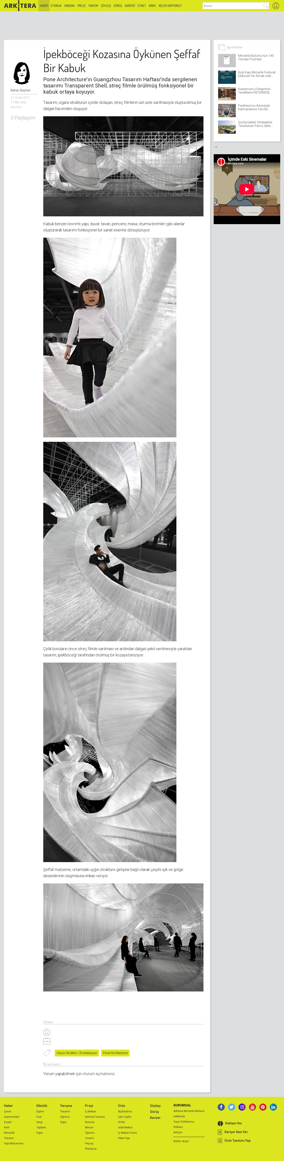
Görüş (118, 6)
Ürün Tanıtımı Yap (237, 1140)
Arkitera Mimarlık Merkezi (189, 1111)
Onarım (89, 1138)
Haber (44, 6)
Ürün (121, 1106)
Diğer (39, 1132)
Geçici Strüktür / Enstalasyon (77, 1053)
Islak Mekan (125, 1127)
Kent (7, 1127)
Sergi (39, 1122)
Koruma (90, 1122)
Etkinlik (56, 6)
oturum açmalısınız (99, 1073)
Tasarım (9, 1138)
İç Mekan (90, 1111)
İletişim (178, 1132)
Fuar (39, 1116)
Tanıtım (93, 6)
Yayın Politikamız (184, 1121)
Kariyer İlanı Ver (236, 1132)
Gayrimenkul (11, 1116)
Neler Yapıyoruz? (170, 6)
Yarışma (69, 6)
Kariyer (130, 6)
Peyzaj (89, 1143)
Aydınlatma (125, 1111)
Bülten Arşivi (181, 1141)
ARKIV (152, 6)
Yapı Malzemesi (14, 1143)
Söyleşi (106, 6)
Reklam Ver (233, 1123)
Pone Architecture (115, 1053)
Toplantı (41, 1127)
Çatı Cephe (124, 1116)
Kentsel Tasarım (95, 1116)
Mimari (89, 1127)
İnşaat (8, 1122)
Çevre (7, 1111)
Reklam (178, 1127)
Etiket (142, 6)
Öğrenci (65, 1116)
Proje (81, 6)
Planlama (91, 1148)
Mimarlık (9, 1132)
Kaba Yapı (124, 1138)
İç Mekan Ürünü (127, 1132)
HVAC (121, 1122)
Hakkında (179, 1116)
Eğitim (40, 1111)
